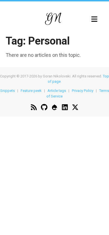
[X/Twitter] (75, 107)
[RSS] (33, 107)
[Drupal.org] (54, 107)
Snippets (7, 91)
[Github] (44, 107)
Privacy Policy (82, 91)
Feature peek (31, 91)
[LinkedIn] (64, 107)
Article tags (57, 91)
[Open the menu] (94, 19)
